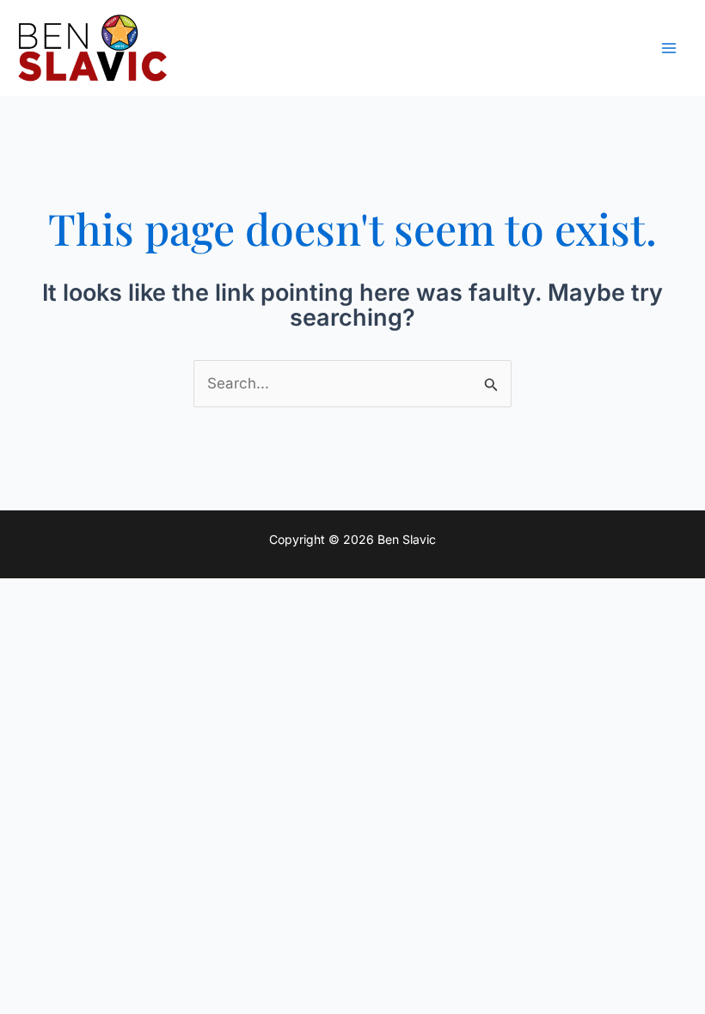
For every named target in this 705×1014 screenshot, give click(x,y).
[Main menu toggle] (669, 48)
